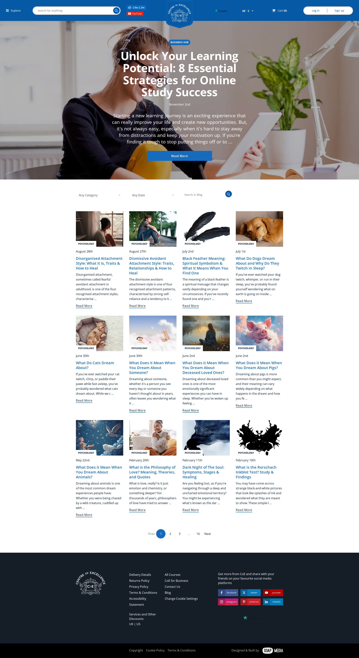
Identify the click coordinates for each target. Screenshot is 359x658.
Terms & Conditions (143, 593)
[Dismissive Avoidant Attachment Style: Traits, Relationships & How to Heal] (153, 229)
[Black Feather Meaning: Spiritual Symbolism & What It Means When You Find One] (206, 229)
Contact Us (172, 587)
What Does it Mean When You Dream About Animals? (99, 472)
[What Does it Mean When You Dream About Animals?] (99, 438)
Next (207, 534)
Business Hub (180, 42)
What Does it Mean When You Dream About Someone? (152, 367)
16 (198, 534)
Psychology (86, 243)
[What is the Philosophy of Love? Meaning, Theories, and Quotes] (153, 438)
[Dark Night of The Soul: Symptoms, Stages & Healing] (206, 438)
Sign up (339, 10)
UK (131, 624)
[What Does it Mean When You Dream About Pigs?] (259, 333)
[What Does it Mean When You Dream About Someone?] (153, 333)
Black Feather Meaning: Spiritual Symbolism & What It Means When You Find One (205, 265)
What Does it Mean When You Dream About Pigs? (259, 365)
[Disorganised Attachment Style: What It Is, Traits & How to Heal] (99, 229)
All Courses (172, 575)
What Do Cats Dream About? (95, 365)
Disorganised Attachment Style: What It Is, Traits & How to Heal (99, 263)
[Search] (116, 10)
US (138, 624)
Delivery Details (140, 575)
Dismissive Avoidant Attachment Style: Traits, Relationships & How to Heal (151, 265)
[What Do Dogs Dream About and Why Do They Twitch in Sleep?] (259, 229)
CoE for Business (176, 581)
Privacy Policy (138, 587)
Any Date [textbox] (138, 195)
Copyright (136, 650)
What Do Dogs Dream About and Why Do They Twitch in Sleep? (257, 263)
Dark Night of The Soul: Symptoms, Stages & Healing (203, 472)
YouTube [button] (137, 13)
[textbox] (247, 10)
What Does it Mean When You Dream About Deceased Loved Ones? (205, 367)
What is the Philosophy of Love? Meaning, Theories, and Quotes (152, 472)
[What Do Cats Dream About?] (99, 333)
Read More (179, 156)
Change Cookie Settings (181, 599)
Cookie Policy (155, 650)
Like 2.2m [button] (139, 7)
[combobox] (247, 10)
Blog (168, 593)
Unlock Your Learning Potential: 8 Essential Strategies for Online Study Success (179, 74)
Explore (15, 10)
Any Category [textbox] (88, 195)
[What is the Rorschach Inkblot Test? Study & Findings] (259, 438)
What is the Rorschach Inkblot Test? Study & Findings (256, 472)
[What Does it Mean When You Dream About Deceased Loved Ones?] (206, 333)
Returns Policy (139, 581)
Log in (316, 10)
